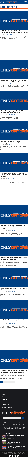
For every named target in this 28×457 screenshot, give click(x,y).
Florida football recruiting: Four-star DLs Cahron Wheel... (16, 447)
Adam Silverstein (10, 34)
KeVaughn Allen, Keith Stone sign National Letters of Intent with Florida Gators (13, 81)
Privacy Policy (5, 404)
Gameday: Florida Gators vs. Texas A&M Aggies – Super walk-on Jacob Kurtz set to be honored (14, 174)
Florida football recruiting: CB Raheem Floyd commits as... (14, 441)
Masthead (4, 397)
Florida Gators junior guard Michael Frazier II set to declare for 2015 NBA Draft (14, 111)
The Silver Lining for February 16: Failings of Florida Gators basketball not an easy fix (14, 371)
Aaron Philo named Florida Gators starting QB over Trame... (15, 436)
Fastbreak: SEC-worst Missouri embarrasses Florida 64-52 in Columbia (14, 258)
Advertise (4, 399)
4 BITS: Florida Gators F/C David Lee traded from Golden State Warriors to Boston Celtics (14, 31)
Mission (4, 394)
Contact (4, 402)
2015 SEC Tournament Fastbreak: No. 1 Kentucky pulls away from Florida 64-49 (12, 142)
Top (26, 455)
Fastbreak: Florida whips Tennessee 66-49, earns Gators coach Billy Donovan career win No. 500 (14, 227)
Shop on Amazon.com (7, 407)
